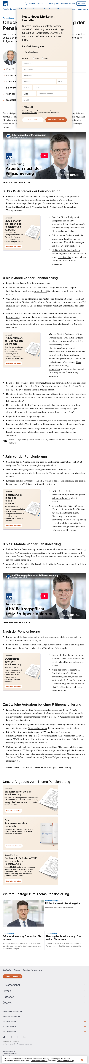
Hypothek (28, 480)
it (18, 1037)
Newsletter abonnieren (12, 1011)
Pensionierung (9, 9)
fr (11, 1037)
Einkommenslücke (74, 235)
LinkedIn (12, 1044)
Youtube (5, 1044)
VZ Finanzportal (52, 3)
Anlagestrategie (33, 416)
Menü (83, 3)
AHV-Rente (71, 709)
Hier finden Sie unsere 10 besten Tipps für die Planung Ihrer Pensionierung (38, 768)
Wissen (40, 3)
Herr (46, 58)
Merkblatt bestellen (56, 120)
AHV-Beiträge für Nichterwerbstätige (37, 750)
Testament (67, 512)
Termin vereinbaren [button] (14, 846)
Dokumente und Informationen (13, 1056)
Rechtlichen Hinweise (48, 111)
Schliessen (67, 14)
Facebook (20, 1044)
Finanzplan (42, 420)
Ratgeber (8, 996)
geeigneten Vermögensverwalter (38, 469)
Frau (37, 58)
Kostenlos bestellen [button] (14, 246)
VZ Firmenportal (13, 1032)
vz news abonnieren (11, 1016)
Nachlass (37, 9)
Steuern (60, 9)
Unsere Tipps (36, 305)
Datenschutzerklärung (30, 112)
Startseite (7, 970)
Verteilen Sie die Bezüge (37, 386)
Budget (71, 217)
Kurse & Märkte (13, 1027)
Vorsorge (71, 9)
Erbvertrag (57, 519)
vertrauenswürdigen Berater (36, 428)
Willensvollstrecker (61, 498)
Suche (25, 3)
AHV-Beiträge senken (24, 757)
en (24, 1037)
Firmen (7, 990)
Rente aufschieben (45, 556)
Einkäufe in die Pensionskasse (66, 250)
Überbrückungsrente (37, 727)
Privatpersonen (12, 984)
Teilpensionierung (60, 757)
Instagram (28, 1044)
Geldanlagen (24, 9)
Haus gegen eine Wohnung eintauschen (65, 365)
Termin (32, 3)
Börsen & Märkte (68, 4)
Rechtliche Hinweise (9, 1051)
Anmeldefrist (40, 291)
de (4, 1037)
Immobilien (49, 9)
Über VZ (7, 1003)
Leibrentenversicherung (55, 408)
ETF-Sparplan (64, 256)
